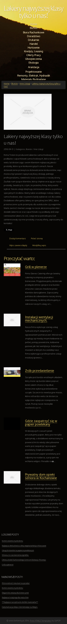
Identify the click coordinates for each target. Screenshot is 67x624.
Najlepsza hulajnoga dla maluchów (15, 597)
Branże (14, 83)
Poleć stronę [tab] (37, 238)
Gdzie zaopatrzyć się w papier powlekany (41, 422)
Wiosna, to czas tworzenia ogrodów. (15, 555)
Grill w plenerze (36, 267)
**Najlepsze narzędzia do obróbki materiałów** (20, 602)
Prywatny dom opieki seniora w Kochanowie (41, 476)
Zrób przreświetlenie (39, 371)
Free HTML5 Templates (40, 620)
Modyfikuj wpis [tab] (39, 245)
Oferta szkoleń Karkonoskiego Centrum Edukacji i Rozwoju (24, 560)
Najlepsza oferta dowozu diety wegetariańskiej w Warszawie (24, 546)
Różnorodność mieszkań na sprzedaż (16, 583)
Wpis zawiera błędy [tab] (18, 245)
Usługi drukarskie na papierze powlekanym (18, 550)
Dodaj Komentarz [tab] (17, 238)
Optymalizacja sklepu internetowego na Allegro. (20, 607)
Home (7, 83)
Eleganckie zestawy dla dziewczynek (15, 593)
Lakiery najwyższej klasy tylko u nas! (33, 12)
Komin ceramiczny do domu (12, 541)
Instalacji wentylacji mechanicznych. (39, 318)
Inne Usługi (25, 83)
